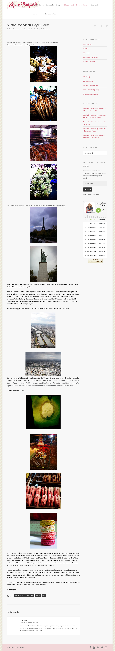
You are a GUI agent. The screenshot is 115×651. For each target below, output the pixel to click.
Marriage (86, 53)
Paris (43, 595)
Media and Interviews (51, 14)
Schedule (50, 5)
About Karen (38, 5)
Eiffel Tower (30, 595)
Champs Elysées (19, 595)
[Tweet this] (106, 26)
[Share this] (101, 26)
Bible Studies (87, 44)
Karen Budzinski (14, 29)
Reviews (36, 14)
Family (36, 29)
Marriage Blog (88, 81)
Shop (58, 5)
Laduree (37, 595)
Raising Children (89, 61)
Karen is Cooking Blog (91, 90)
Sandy (22, 621)
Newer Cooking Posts (90, 94)
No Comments (45, 29)
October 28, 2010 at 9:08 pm (29, 622)
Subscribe (88, 189)
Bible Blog (86, 77)
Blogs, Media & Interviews (75, 5)
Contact (94, 5)
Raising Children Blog (90, 85)
